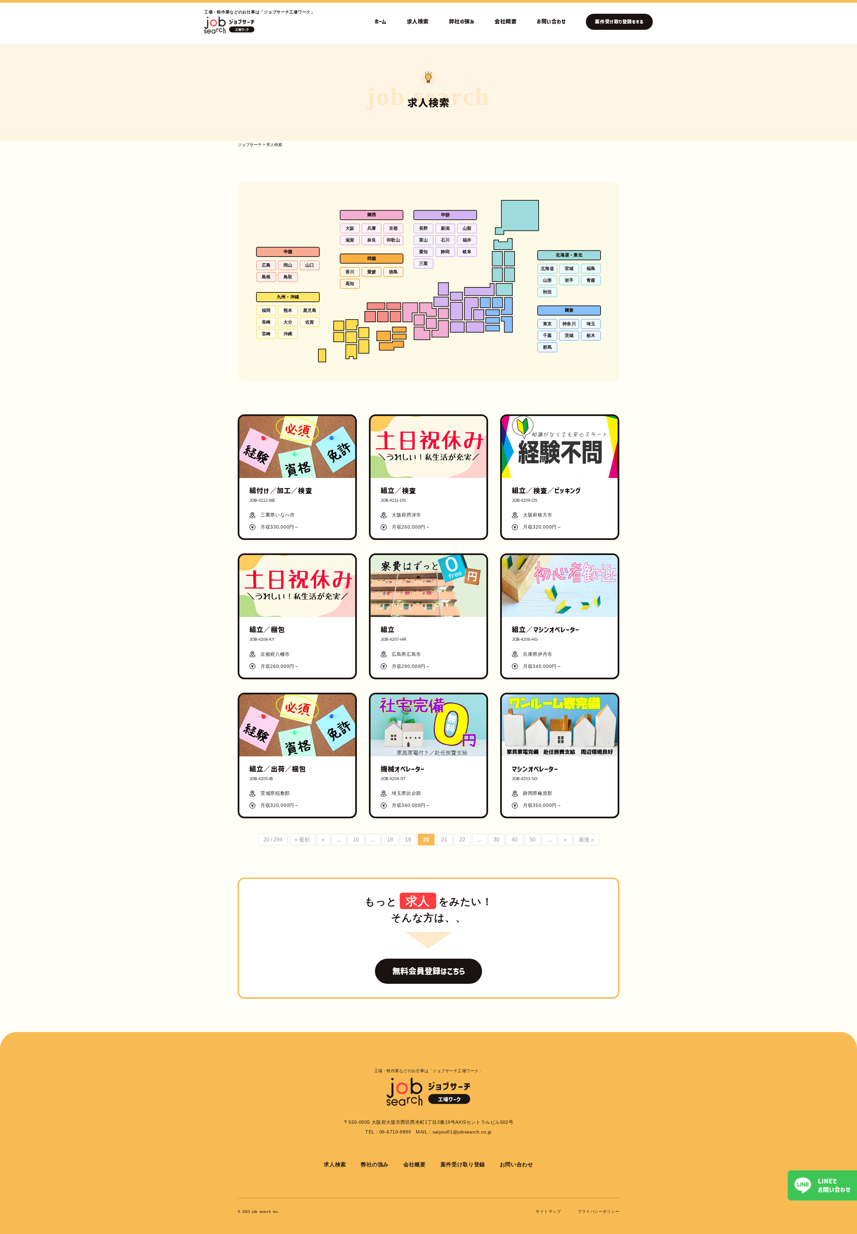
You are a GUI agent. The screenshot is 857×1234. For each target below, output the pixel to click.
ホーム (380, 21)
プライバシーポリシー (598, 1211)
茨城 (569, 335)
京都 (393, 228)
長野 (423, 228)
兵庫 (371, 228)
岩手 (569, 280)
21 (444, 839)
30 (496, 839)
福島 (591, 268)
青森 (591, 280)
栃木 (591, 335)
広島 (266, 265)
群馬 (547, 347)
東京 (547, 323)
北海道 (547, 268)
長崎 (266, 322)
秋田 (547, 291)
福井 (467, 240)
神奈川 (569, 323)
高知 (350, 283)
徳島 (393, 271)
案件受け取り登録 (463, 1164)
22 (462, 839)
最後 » (586, 839)
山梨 (467, 228)
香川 (350, 271)
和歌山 (393, 240)
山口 (309, 265)
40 (515, 839)
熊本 (288, 310)
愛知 (423, 251)
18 (390, 839)
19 (408, 839)
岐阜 (467, 251)
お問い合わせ (551, 21)
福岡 (266, 310)
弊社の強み (461, 21)
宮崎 (266, 333)
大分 (288, 322)
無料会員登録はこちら (428, 971)
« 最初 (302, 839)
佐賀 (309, 322)
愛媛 (371, 271)
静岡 (445, 251)
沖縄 (288, 333)
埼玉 (591, 323)
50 (533, 839)
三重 (423, 263)
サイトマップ (548, 1211)
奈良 (371, 240)
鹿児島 (309, 310)
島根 (266, 276)
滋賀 (350, 240)
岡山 (288, 265)
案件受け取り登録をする (619, 21)
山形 (547, 280)
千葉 (547, 335)
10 (356, 839)
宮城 (569, 268)
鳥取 (288, 276)
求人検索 (418, 21)
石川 (445, 240)
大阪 (350, 228)
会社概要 (505, 21)
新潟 (445, 228)
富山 (423, 240)
